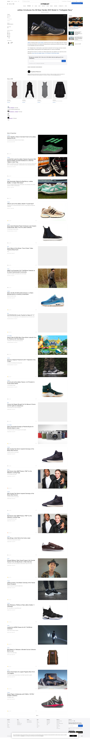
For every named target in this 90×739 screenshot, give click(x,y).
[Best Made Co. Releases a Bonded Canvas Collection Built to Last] (52, 657)
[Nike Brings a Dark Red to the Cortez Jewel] (52, 545)
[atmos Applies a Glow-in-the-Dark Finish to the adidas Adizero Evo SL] (52, 144)
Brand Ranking (29, 720)
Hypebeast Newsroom (10, 24)
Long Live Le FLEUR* (78, 43)
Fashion (8, 469)
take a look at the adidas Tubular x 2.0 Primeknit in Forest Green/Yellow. (45, 53)
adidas (12, 42)
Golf (37, 724)
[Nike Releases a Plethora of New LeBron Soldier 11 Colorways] (52, 612)
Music (8, 246)
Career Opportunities (60, 723)
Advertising (58, 725)
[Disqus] (37, 118)
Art (7, 723)
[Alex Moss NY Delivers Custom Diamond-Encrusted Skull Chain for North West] (71, 33)
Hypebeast (48, 720)
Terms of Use (38, 63)
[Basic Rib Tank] (14, 89)
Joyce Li (9, 187)
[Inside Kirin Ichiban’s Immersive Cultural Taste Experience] (76, 21)
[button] (8, 20)
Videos (18, 720)
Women (38, 722)
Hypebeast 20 (19, 724)
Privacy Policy (42, 63)
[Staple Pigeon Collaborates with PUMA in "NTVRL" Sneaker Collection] (52, 701)
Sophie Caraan (10, 166)
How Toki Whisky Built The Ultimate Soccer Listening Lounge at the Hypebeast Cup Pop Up (78, 38)
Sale (37, 727)
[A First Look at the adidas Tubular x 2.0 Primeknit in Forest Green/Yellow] (52, 389)
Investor (58, 724)
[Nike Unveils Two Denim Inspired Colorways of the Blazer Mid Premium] (52, 456)
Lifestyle (8, 727)
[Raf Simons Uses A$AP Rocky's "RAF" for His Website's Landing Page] (52, 479)
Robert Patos (9, 297)
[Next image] (65, 27)
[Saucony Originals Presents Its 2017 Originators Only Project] (52, 367)
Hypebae (48, 723)
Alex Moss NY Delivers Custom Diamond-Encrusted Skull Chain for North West (78, 33)
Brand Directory (29, 722)
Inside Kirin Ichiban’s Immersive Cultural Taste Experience (75, 28)
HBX (47, 724)
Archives (38, 725)
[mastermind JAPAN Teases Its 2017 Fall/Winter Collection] (52, 635)
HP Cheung (9, 253)
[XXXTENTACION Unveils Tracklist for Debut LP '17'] (52, 322)
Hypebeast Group (59, 720)
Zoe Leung (9, 141)
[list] (47, 27)
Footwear (29, 5)
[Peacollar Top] (29, 89)
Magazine (18, 722)
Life (37, 723)
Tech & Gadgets (9, 335)
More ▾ (37, 715)
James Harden (41, 42)
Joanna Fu (9, 275)
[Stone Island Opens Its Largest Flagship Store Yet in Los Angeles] (52, 679)
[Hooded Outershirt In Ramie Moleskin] (60, 89)
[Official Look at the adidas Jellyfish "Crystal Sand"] (52, 211)
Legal (57, 727)
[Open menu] (7, 3)
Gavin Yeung (9, 632)
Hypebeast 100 (19, 723)
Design (8, 724)
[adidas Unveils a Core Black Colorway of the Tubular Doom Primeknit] (52, 590)
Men (37, 720)
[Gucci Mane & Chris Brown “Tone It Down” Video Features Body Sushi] (52, 256)
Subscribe (80, 725)
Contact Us (58, 728)
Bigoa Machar (10, 409)
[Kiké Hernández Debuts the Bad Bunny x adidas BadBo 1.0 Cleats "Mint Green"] (52, 189)
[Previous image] (29, 27)
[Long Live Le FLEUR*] (71, 44)
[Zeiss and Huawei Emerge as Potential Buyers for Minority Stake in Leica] (52, 434)
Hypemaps (48, 722)
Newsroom (58, 722)
